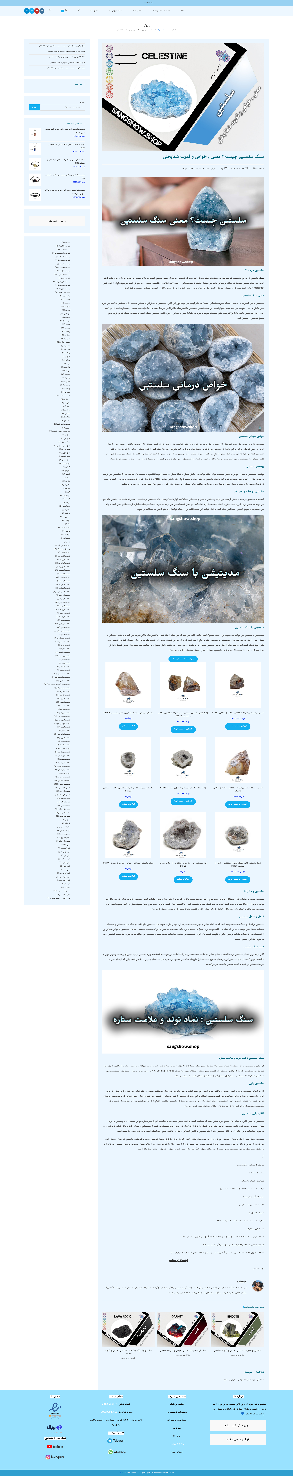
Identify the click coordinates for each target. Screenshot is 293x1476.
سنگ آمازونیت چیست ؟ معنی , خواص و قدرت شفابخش (66, 68)
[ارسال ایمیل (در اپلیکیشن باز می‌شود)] (31, 11)
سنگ (261, 278)
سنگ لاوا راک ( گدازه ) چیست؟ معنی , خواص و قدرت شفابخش (128, 1352)
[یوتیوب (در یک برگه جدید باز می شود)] (36, 11)
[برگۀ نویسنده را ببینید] (258, 1286)
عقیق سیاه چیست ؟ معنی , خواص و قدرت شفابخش (67, 63)
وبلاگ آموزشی (177, 1444)
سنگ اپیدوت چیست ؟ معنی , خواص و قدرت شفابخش (237, 1351)
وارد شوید (250, 1380)
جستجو (82, 102)
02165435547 (109, 1404)
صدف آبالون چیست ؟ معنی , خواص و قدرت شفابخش (67, 57)
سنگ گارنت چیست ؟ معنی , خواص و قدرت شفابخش (183, 1351)
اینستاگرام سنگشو (178, 1260)
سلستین (255, 1269)
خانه (163, 30)
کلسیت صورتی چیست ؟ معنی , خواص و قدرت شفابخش (66, 52)
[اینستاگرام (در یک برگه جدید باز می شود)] (41, 11)
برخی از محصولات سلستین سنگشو (183, 659)
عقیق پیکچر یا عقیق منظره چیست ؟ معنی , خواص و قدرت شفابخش (62, 46)
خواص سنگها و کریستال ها (205, 169)
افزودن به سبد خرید (237, 726)
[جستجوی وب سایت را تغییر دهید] (50, 11)
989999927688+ (108, 1412)
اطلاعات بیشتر (128, 726)
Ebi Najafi (259, 169)
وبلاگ (158, 30)
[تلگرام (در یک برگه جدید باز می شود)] (26, 11)
